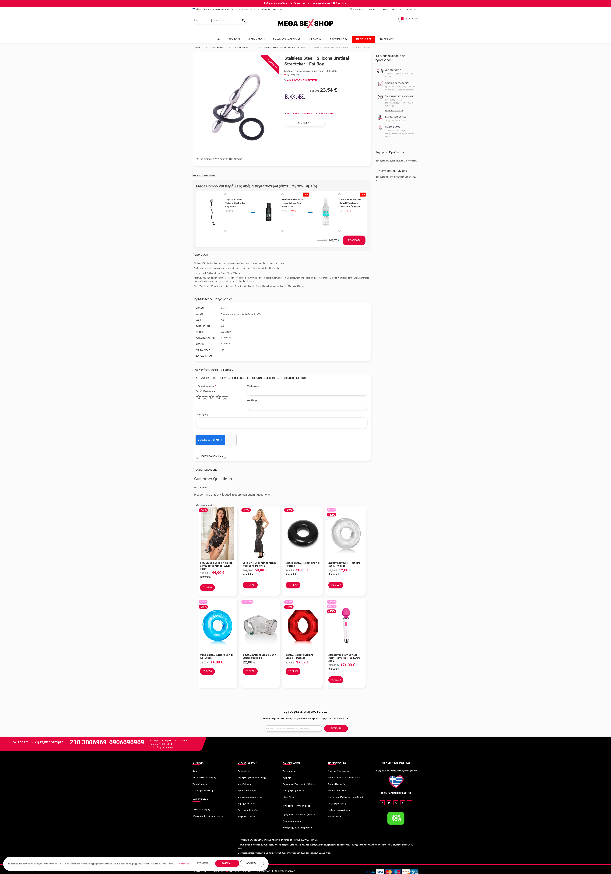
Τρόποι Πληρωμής (336, 784)
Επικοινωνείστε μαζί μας (204, 777)
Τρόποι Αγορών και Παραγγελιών (344, 777)
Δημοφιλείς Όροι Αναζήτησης (252, 777)
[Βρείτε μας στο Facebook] (382, 802)
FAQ (387, 9)
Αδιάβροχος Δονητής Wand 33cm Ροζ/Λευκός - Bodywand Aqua (344, 658)
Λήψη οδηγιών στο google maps (208, 816)
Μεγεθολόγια (244, 784)
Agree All (227, 863)
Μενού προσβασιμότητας (250, 797)
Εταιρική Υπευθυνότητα (204, 790)
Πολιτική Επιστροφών (338, 771)
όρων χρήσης (356, 845)
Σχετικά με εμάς (200, 784)
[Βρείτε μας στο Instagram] (395, 802)
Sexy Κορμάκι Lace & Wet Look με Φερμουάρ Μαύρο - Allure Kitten (216, 566)
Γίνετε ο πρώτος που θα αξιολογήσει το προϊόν (219, 159)
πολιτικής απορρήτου (378, 845)
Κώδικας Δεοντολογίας (339, 810)
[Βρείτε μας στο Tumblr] (402, 802)
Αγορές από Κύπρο (247, 790)
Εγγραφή (399, 9)
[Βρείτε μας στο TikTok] (409, 802)
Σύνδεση (413, 9)
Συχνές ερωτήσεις (337, 803)
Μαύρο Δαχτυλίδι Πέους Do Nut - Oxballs (303, 564)
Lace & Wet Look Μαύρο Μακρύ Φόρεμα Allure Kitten (259, 564)
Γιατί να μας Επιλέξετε (248, 810)
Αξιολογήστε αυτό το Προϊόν (213, 370)
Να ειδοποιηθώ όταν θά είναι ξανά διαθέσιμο (311, 113)
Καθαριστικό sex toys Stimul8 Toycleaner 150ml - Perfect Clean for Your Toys (350, 203)
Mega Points (288, 797)
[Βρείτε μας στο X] (389, 802)
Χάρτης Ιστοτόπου (247, 803)
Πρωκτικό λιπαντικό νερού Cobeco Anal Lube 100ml (292, 203)
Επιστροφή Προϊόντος (293, 790)
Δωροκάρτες (244, 771)
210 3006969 (212, 9)
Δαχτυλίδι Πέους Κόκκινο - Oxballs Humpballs (300, 656)
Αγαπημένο (359, 9)
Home (197, 47)
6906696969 (224, 9)
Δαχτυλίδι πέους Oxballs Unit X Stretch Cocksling (259, 656)
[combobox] (220, 20)
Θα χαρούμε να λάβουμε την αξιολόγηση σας (396, 771)
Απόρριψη (251, 863)
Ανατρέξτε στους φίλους (204, 175)
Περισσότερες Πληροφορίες (212, 299)
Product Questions (205, 469)
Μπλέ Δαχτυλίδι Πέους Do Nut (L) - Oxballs (216, 656)
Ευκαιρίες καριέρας (292, 821)
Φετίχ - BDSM (217, 47)
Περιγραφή (200, 254)
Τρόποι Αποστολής (337, 790)
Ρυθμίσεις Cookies (246, 816)
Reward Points (334, 816)
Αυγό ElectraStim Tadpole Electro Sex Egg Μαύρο (235, 203)
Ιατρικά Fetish (241, 47)
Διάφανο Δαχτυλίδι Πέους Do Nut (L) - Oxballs (344, 564)
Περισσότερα (182, 864)
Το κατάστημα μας (201, 809)
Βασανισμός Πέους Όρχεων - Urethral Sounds (282, 47)
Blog (195, 771)
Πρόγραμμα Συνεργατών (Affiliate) (299, 784)
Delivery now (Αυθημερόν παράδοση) (345, 797)
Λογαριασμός (289, 771)
